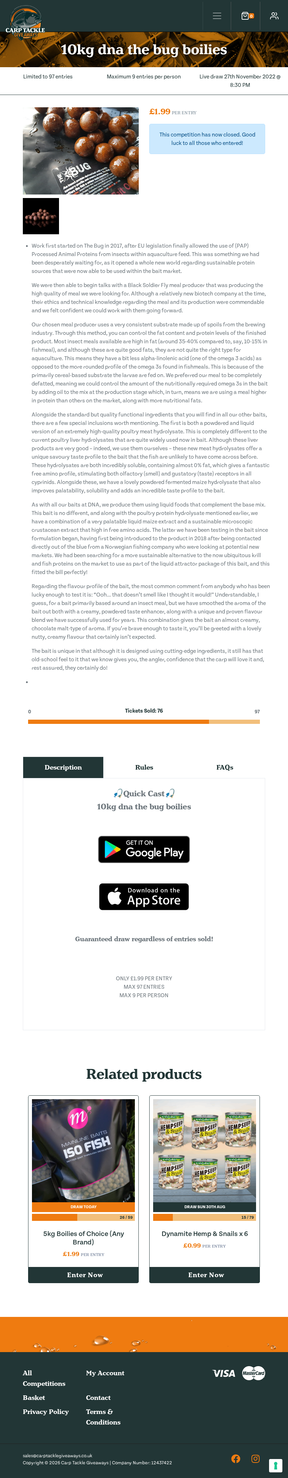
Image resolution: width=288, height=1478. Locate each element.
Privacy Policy (46, 1411)
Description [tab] (63, 767)
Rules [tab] (144, 767)
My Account (105, 1373)
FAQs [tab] (224, 767)
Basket (34, 1397)
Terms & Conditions (103, 1417)
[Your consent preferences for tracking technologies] (275, 1465)
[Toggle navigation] (217, 16)
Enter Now (85, 1274)
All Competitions (44, 1378)
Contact (98, 1397)
